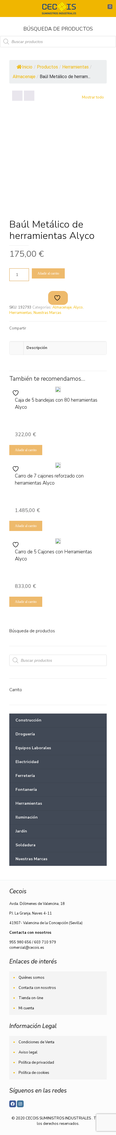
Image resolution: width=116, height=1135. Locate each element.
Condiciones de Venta (36, 1042)
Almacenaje (62, 307)
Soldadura (25, 845)
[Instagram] (20, 1103)
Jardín (21, 831)
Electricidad (27, 761)
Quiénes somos (31, 977)
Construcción (28, 720)
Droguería (25, 734)
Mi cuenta (26, 1008)
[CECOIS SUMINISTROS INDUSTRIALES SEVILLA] (58, 8)
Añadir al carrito (48, 273)
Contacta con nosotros (37, 987)
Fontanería (26, 789)
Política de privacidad (36, 1062)
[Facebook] (12, 1103)
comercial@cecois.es (26, 947)
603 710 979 (45, 942)
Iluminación (26, 817)
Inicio (27, 67)
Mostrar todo (93, 97)
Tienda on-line (31, 998)
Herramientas (20, 312)
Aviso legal (28, 1052)
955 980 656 (20, 942)
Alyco (78, 307)
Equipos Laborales (33, 748)
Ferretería (25, 775)
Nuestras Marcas (47, 312)
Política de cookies (34, 1072)
